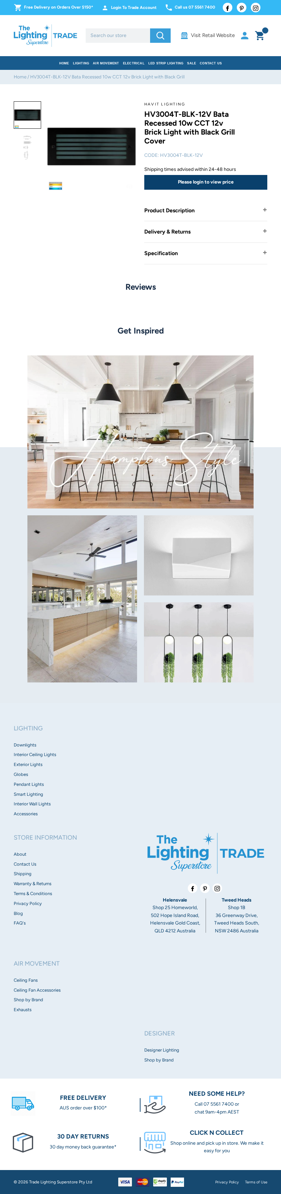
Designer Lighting (161, 1050)
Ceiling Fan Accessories (37, 990)
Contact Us (211, 63)
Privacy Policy (28, 903)
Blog (18, 913)
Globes (21, 774)
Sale (191, 63)
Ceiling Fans (26, 980)
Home (64, 63)
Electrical (134, 63)
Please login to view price (206, 182)
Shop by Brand (28, 999)
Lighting (81, 63)
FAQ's (20, 923)
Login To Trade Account (134, 7)
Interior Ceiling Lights (35, 754)
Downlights (25, 744)
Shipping (23, 873)
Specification (161, 253)
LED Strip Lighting (166, 63)
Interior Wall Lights (32, 803)
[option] (27, 115)
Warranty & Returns (32, 883)
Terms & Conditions (33, 893)
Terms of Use (256, 1182)
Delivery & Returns (167, 231)
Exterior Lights (28, 764)
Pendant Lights (29, 784)
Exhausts (23, 1009)
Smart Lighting (28, 794)
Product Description (169, 210)
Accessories (26, 813)
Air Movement (106, 63)
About (20, 854)
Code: (151, 155)
